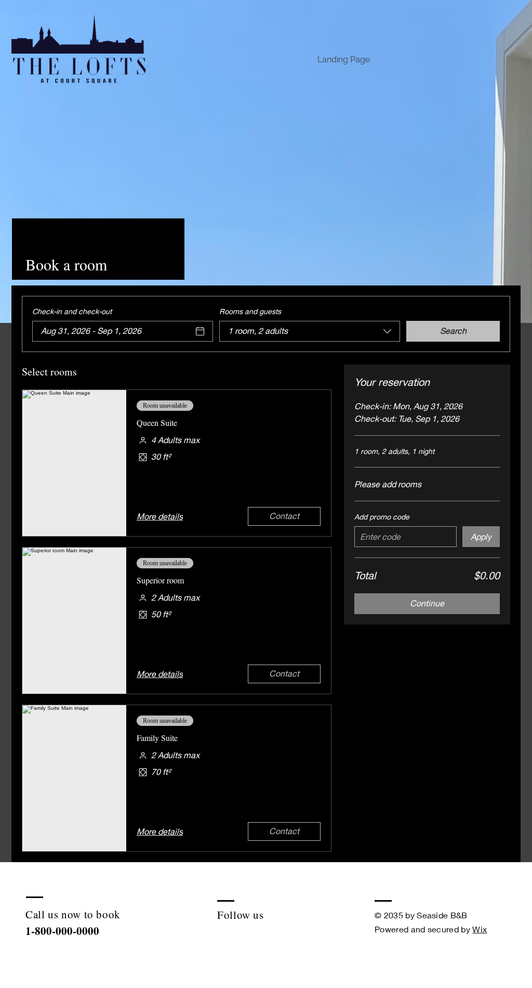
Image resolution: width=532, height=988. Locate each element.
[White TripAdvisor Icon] (224, 934)
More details (160, 516)
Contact (284, 516)
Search (453, 330)
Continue (427, 603)
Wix (479, 929)
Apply (481, 536)
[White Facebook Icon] (246, 934)
